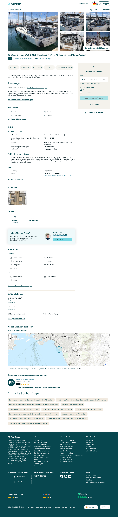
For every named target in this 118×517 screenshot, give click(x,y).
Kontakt (89, 480)
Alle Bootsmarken (66, 461)
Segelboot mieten (66, 446)
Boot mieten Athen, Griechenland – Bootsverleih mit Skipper (67, 419)
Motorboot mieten (67, 440)
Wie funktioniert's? (93, 478)
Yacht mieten (65, 444)
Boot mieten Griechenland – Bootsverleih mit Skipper (26, 419)
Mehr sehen (11, 302)
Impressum (30, 507)
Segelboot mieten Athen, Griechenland (88, 409)
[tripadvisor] (83, 494)
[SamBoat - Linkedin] (69, 476)
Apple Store (21, 476)
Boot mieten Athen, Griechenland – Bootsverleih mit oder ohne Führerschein (82, 400)
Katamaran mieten (66, 449)
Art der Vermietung (87, 87)
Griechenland (91, 449)
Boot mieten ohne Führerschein (71, 455)
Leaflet (108, 364)
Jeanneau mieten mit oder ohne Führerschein (57, 409)
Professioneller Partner (25, 380)
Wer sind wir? (38, 440)
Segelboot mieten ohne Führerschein (74, 414)
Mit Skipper (87, 93)
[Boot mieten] (14, 3)
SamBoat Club (39, 455)
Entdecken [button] (83, 3)
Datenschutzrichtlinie (43, 507)
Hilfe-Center (91, 475)
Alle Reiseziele (91, 451)
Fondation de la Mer (41, 461)
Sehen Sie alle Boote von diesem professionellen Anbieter (38, 387)
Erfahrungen (38, 464)
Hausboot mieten (66, 453)
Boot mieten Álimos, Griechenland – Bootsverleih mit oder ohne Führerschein (33, 404)
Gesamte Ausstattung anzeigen (20, 286)
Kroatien (89, 440)
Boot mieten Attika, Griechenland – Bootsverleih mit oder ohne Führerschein (33, 414)
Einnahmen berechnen (42, 449)
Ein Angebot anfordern (62, 240)
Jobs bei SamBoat (40, 442)
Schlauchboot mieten (68, 442)
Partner (65, 507)
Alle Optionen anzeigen (16, 319)
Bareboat (86, 90)
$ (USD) (104, 507)
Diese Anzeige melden (95, 112)
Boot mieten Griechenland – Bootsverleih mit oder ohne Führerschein (31, 400)
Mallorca (89, 442)
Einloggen (105, 3)
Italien (88, 446)
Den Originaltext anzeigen (37, 88)
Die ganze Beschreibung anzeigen (20, 100)
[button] (10, 335)
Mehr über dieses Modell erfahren (56, 175)
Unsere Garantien (40, 444)
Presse (36, 459)
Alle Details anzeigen (15, 179)
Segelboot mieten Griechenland (72, 404)
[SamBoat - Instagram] (65, 476)
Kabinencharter (65, 457)
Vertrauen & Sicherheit (42, 446)
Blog (35, 466)
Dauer (82, 76)
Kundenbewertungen (41, 457)
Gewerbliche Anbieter (42, 451)
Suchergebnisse (15, 9)
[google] (46, 494)
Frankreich (90, 444)
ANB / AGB (56, 507)
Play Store (21, 482)
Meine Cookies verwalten (95, 482)
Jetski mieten (65, 451)
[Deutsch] (94, 3)
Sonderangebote (66, 459)
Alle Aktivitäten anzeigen (17, 119)
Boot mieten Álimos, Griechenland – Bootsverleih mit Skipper (28, 423)
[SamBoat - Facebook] (61, 476)
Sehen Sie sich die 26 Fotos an (96, 48)
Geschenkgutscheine (41, 453)
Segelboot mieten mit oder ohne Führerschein (23, 409)
